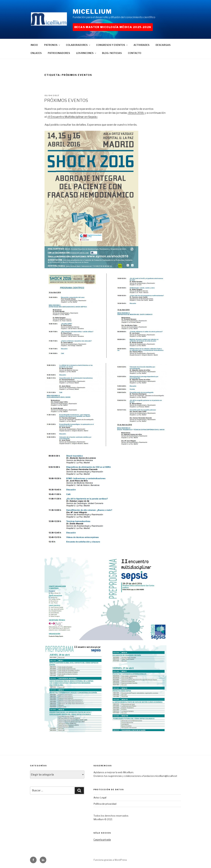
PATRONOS (50, 45)
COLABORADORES (77, 45)
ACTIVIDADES (141, 45)
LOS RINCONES (84, 53)
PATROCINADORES (59, 53)
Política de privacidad (104, 803)
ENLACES (36, 53)
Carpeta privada (102, 839)
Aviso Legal (99, 797)
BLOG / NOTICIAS (112, 53)
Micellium (92, 11)
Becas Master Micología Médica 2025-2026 (112, 27)
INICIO (34, 45)
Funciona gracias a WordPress (110, 859)
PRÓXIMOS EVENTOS (66, 100)
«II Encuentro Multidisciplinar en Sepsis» (72, 116)
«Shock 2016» (136, 112)
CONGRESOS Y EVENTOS (110, 45)
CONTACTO (134, 53)
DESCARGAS (163, 45)
